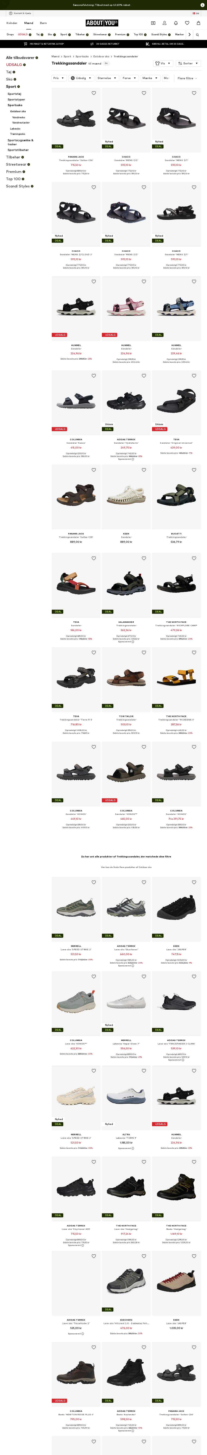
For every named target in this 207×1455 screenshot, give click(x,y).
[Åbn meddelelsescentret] (175, 23)
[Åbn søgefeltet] (196, 35)
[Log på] (164, 23)
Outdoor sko (101, 56)
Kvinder (11, 23)
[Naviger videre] (189, 34)
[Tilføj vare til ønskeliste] (93, 93)
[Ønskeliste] (187, 23)
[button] (163, 63)
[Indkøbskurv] (198, 23)
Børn (43, 23)
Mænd (28, 23)
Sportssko (82, 56)
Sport (67, 56)
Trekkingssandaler (126, 56)
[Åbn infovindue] (203, 5)
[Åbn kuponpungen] (153, 23)
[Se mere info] (76, 176)
